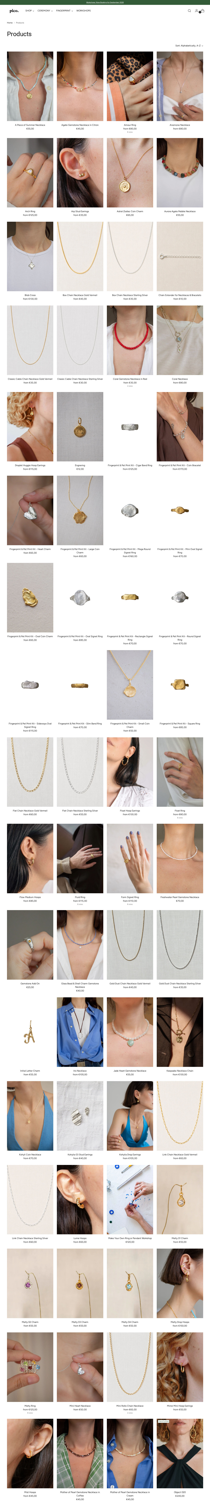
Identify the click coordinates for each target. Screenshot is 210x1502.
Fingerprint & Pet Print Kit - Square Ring (180, 723)
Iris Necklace (80, 1070)
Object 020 (180, 1492)
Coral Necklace (180, 379)
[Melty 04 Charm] (130, 1283)
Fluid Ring (80, 897)
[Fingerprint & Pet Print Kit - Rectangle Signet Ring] (130, 597)
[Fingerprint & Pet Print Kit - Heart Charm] (30, 510)
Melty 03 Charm (80, 1322)
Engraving (80, 465)
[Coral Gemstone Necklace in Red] (130, 340)
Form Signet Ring (130, 897)
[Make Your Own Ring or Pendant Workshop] (130, 1199)
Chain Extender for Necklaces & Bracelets (180, 295)
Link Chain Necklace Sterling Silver (30, 1238)
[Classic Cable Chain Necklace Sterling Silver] (80, 340)
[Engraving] (80, 427)
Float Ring (180, 810)
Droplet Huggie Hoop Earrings (30, 465)
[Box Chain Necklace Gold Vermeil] (80, 256)
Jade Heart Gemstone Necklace (130, 1070)
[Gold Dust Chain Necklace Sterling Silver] (180, 945)
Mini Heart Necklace (80, 1405)
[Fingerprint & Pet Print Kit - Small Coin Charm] (130, 685)
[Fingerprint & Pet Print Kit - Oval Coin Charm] (30, 597)
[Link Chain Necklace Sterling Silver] (30, 1199)
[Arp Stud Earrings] (80, 173)
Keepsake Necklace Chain (180, 1070)
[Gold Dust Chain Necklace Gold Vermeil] (130, 945)
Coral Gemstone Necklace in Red (130, 379)
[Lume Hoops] (80, 1199)
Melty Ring (30, 1405)
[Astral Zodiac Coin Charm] (130, 173)
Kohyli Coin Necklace (30, 1154)
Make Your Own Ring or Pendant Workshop (130, 1238)
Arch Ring (30, 211)
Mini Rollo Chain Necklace (129, 1405)
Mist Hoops (30, 1492)
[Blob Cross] (30, 256)
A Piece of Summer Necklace (30, 125)
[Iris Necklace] (80, 1032)
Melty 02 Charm (30, 1322)
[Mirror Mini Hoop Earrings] (180, 1367)
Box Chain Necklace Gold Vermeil (80, 295)
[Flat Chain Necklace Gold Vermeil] (30, 772)
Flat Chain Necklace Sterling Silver (80, 810)
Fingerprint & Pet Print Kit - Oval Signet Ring (80, 636)
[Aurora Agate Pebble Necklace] (180, 173)
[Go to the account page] (195, 11)
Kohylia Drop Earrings (130, 1154)
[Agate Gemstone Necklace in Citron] (80, 86)
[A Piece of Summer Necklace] (30, 86)
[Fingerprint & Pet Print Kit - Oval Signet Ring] (80, 597)
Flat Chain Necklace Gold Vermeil (30, 810)
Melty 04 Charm (130, 1322)
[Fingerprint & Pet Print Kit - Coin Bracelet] (180, 427)
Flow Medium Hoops (30, 897)
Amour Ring (130, 125)
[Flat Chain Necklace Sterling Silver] (80, 772)
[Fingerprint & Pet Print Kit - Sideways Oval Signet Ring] (30, 685)
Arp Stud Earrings (80, 211)
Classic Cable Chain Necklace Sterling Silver (80, 379)
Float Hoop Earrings (130, 810)
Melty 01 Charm (180, 1238)
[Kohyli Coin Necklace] (30, 1116)
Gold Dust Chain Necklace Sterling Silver (180, 983)
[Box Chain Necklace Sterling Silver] (130, 256)
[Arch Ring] (30, 173)
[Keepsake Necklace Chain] (180, 1032)
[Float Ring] (180, 772)
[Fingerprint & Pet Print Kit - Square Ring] (180, 685)
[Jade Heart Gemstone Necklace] (130, 1032)
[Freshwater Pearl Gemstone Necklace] (180, 858)
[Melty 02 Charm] (30, 1283)
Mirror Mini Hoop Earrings (180, 1405)
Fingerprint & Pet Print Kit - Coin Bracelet (180, 465)
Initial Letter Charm (30, 1070)
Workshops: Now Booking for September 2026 (105, 2)
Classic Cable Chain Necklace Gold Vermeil (30, 379)
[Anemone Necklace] (180, 86)
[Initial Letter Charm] (30, 1032)
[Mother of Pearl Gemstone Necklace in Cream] (130, 1453)
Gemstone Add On (30, 983)
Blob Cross (30, 295)
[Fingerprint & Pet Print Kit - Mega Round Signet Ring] (130, 510)
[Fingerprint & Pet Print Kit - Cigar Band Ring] (130, 427)
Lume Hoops (80, 1238)
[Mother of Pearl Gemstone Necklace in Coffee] (80, 1453)
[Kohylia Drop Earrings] (130, 1116)
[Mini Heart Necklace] (80, 1367)
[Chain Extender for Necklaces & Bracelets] (180, 256)
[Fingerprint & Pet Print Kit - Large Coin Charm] (80, 510)
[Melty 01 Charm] (180, 1199)
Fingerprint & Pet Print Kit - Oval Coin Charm (30, 636)
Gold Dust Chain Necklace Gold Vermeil (130, 983)
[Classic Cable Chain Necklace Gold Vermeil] (30, 340)
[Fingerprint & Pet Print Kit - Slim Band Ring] (80, 685)
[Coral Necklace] (180, 340)
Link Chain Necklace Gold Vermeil (179, 1154)
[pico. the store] (14, 11)
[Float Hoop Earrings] (130, 772)
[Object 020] (180, 1453)
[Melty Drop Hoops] (180, 1283)
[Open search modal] (189, 11)
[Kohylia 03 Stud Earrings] (80, 1116)
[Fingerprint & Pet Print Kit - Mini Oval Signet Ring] (180, 510)
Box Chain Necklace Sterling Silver (130, 295)
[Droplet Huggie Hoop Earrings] (30, 427)
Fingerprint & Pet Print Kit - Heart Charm (30, 549)
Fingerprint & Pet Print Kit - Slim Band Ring (80, 723)
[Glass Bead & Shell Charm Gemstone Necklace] (80, 945)
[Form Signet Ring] (130, 858)
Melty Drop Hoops (180, 1322)
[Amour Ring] (130, 86)
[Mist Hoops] (30, 1453)
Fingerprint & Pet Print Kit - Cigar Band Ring (130, 465)
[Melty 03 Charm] (80, 1283)
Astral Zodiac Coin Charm (130, 211)
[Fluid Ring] (80, 858)
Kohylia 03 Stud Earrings (80, 1154)
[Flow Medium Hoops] (30, 858)
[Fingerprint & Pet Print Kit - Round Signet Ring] (180, 597)
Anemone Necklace (180, 125)
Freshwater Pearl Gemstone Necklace (180, 897)
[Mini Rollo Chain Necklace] (130, 1367)
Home (10, 23)
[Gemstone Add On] (30, 945)
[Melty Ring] (30, 1367)
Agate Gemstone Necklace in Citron (80, 125)
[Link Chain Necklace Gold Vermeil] (180, 1116)
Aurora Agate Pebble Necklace (180, 211)
